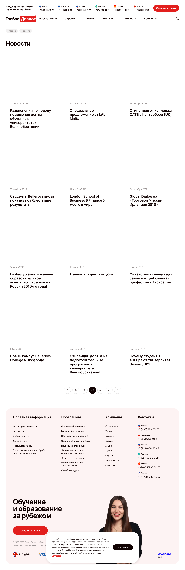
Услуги (108, 431)
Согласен (123, 547)
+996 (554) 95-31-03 (121, 10)
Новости (109, 450)
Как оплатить (20, 431)
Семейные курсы (70, 470)
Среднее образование (73, 426)
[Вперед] (117, 390)
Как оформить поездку (25, 426)
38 (84, 390)
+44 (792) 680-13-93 (141, 10)
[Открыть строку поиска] (177, 18)
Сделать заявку (21, 436)
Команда (109, 436)
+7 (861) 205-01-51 (65, 10)
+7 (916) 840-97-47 (83, 10)
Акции (108, 445)
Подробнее (56, 555)
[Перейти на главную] (21, 18)
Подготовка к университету (75, 436)
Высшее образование (72, 431)
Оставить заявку (30, 530)
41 (109, 390)
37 (76, 390)
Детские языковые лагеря (74, 458)
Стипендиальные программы (76, 441)
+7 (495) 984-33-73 (46, 10)
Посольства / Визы (22, 445)
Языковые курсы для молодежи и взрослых (72, 452)
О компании (111, 426)
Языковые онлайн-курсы (74, 445)
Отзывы (109, 441)
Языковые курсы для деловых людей (72, 464)
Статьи (109, 455)
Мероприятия (112, 460)
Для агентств (20, 441)
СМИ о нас (110, 465)
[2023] (165, 554)
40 (100, 390)
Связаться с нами (166, 8)
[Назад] (67, 390)
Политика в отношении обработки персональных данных (31, 452)
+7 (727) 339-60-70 (102, 10)
